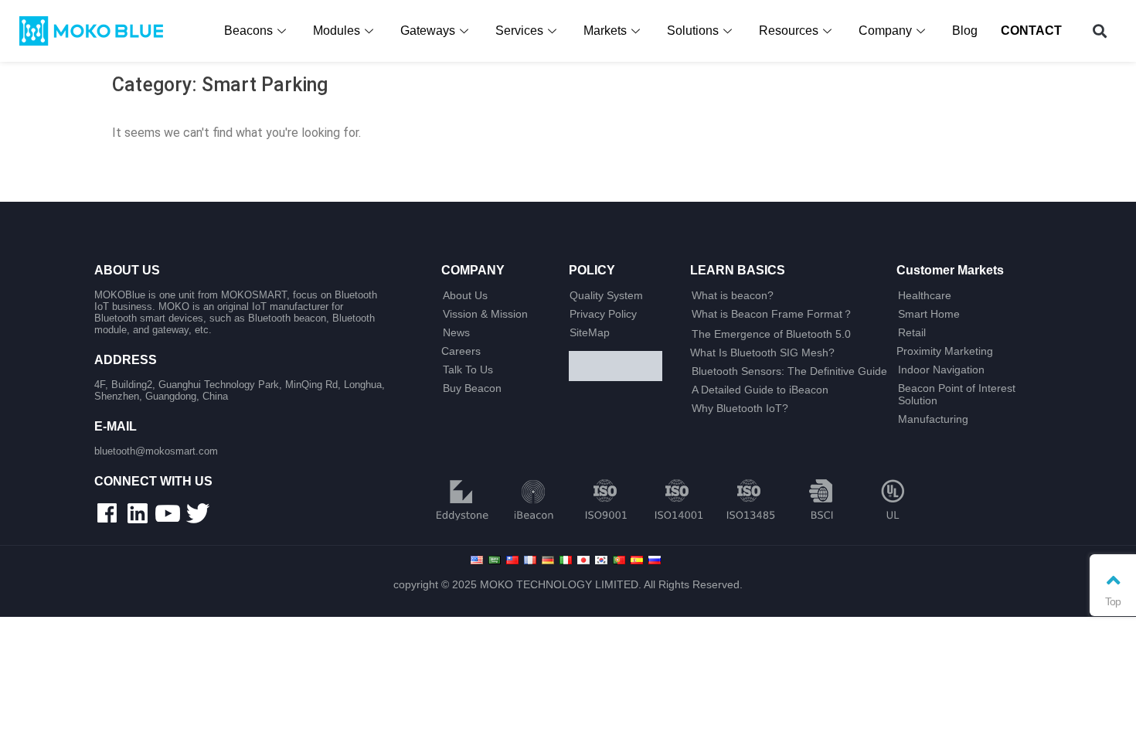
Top (1112, 601)
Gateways (427, 30)
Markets (605, 30)
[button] (1100, 31)
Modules (336, 30)
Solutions (693, 30)
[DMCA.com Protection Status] (623, 367)
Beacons (248, 30)
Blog (965, 30)
